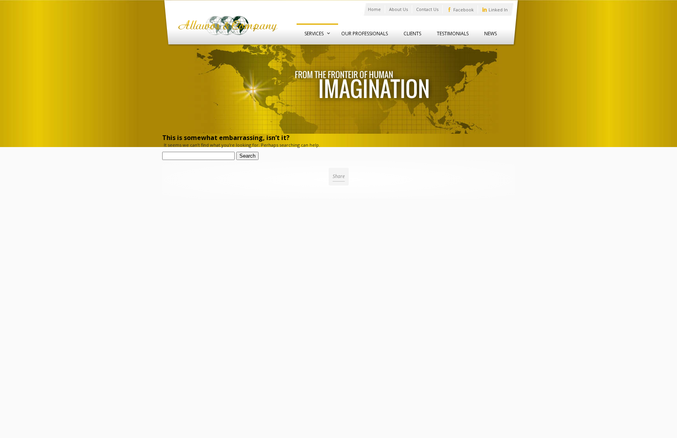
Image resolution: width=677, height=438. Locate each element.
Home (374, 9)
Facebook (463, 10)
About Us (398, 9)
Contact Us (427, 9)
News (490, 33)
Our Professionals (364, 33)
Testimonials (453, 33)
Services (314, 33)
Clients (412, 33)
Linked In (498, 10)
